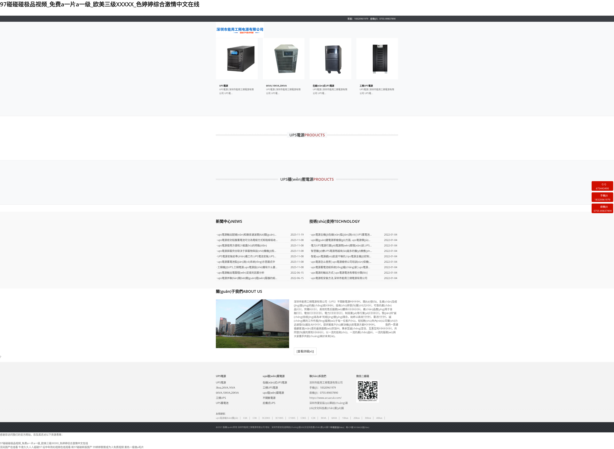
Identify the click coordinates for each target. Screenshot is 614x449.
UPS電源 (221, 376)
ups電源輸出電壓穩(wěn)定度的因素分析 (240, 272)
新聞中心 (229, 221)
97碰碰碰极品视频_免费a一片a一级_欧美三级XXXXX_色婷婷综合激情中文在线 (99, 4)
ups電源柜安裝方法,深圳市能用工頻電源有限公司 (339, 278)
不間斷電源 (269, 398)
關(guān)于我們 (239, 291)
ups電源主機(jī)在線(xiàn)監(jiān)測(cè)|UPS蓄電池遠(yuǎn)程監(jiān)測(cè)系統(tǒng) (341, 234)
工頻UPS (221, 398)
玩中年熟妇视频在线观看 (57, 447)
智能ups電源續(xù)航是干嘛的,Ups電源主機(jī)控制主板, (341, 256)
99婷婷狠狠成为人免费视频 (108, 447)
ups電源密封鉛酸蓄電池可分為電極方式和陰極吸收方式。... (248, 240)
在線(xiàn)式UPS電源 (275, 382)
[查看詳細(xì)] (305, 351)
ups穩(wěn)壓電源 (274, 376)
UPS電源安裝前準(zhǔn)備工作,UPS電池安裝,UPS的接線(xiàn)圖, (248, 256)
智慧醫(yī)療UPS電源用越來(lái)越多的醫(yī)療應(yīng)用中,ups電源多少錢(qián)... (341, 251)
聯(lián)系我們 (317, 376)
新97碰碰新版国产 (81, 447)
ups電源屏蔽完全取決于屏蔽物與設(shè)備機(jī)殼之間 (248, 251)
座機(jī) (603, 208)
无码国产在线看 (9, 447)
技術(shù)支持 (334, 221)
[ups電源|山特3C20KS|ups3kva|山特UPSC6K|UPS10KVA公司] (240, 30)
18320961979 (361, 18)
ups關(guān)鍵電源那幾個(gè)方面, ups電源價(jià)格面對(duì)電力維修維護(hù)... (341, 240)
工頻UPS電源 (270, 387)
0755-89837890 (387, 18)
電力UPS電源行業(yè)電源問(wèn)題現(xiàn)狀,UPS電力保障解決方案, (341, 245)
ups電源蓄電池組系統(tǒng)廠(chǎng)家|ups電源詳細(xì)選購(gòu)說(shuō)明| (341, 267)
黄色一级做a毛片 (134, 447)
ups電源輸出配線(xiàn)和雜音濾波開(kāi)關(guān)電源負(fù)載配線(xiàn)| (248, 234)
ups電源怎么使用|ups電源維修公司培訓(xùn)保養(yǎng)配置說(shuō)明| (341, 262)
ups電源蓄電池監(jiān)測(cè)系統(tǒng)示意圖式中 (246, 262)
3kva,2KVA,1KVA (225, 387)
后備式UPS (269, 403)
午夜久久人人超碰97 (30, 447)
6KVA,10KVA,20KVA (227, 392)
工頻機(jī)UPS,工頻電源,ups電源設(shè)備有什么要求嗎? (248, 267)
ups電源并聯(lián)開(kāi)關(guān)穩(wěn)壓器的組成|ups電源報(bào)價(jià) (248, 278)
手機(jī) (602, 197)
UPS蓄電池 (222, 403)
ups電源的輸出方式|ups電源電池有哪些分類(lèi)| (339, 272)
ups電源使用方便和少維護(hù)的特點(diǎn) (242, 245)
